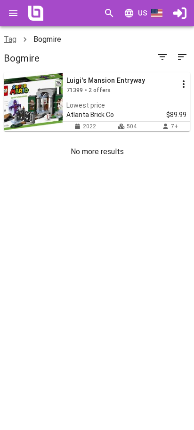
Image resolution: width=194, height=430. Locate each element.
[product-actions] (184, 84)
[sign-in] (180, 13)
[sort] (182, 57)
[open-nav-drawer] (13, 13)
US (142, 13)
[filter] (162, 57)
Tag (10, 39)
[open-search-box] (109, 13)
